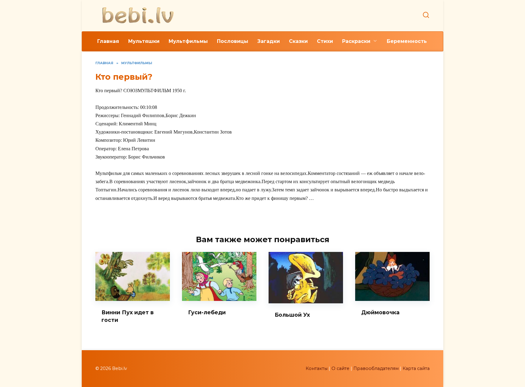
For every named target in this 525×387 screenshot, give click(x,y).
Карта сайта (416, 368)
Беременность (407, 41)
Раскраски (356, 41)
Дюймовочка (380, 312)
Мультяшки (144, 41)
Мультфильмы (188, 41)
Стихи (325, 41)
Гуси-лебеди (207, 312)
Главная (108, 41)
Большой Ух (292, 315)
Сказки (298, 41)
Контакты (317, 368)
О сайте (340, 368)
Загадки (268, 41)
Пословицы (232, 41)
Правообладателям (376, 368)
